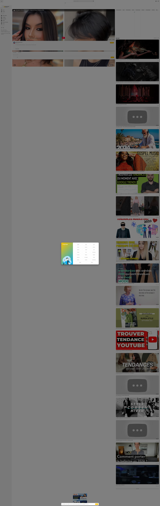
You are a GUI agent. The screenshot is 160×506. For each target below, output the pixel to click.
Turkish (86, 249)
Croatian (78, 254)
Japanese (78, 257)
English (78, 244)
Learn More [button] (87, 504)
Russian (94, 247)
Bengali (94, 254)
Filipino (92, 262)
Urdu (86, 252)
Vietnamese (94, 259)
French (78, 247)
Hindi (94, 249)
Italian (94, 257)
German (86, 247)
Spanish (78, 249)
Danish (80, 262)
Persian (78, 259)
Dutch (94, 244)
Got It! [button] (97, 504)
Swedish (86, 259)
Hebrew (86, 254)
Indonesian (93, 252)
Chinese (78, 252)
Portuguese (86, 257)
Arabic (86, 244)
